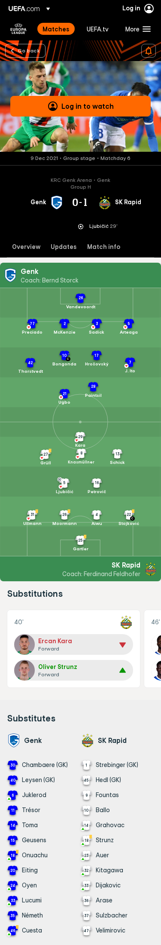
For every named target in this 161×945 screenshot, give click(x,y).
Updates (64, 247)
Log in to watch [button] (87, 106)
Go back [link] (29, 50)
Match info (103, 247)
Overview (26, 247)
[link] (56, 28)
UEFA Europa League (18, 29)
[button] (136, 28)
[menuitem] (57, 28)
